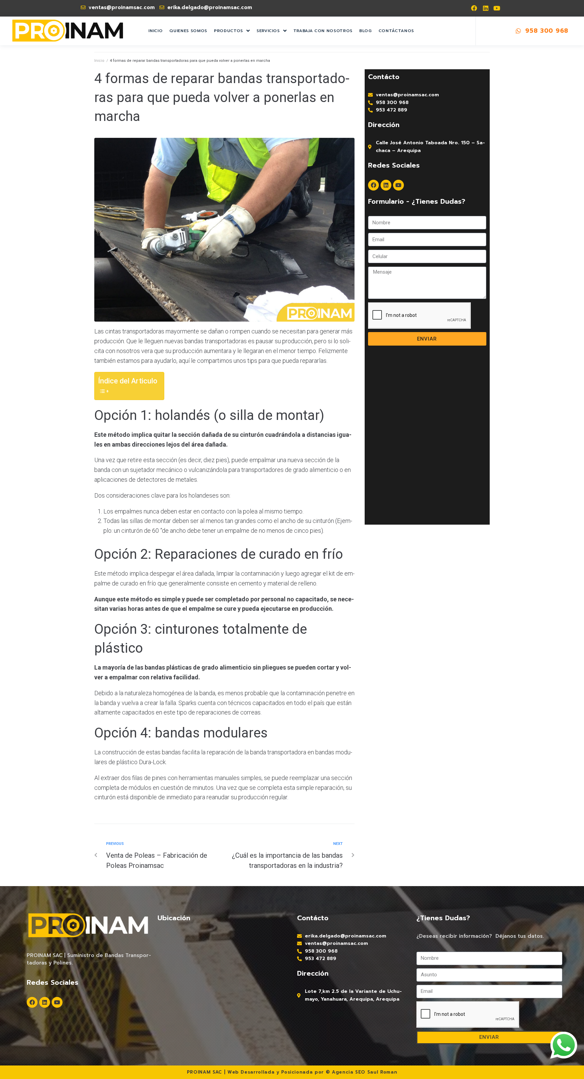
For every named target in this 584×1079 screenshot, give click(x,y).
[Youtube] (497, 8)
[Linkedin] (485, 8)
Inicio (99, 60)
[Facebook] (474, 8)
